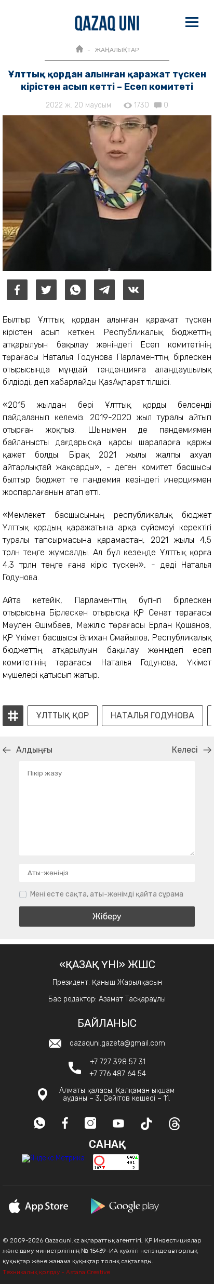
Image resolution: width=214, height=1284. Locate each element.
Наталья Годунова (152, 715)
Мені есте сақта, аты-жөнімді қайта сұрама (106, 894)
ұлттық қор (62, 715)
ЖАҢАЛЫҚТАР (117, 50)
